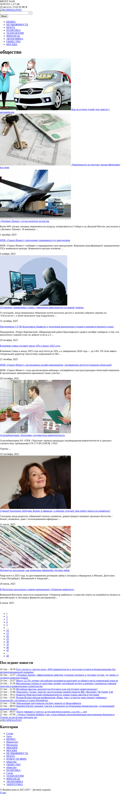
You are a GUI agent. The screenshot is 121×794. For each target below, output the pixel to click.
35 (7, 644)
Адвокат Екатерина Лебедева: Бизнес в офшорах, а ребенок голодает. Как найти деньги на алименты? (55, 511)
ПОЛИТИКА (13, 30)
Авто (9, 736)
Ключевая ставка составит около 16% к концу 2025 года (30, 345)
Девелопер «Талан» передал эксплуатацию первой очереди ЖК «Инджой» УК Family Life (64, 692)
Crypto (9, 733)
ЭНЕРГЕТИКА (14, 784)
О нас (3, 792)
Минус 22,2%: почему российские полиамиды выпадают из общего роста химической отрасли (67, 680)
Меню (4, 16)
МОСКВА (11, 44)
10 (7, 630)
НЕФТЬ (10, 27)
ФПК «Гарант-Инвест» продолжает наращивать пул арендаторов (35, 240)
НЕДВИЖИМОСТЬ (17, 24)
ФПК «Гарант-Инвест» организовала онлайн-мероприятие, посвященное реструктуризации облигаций (56, 365)
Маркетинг (12, 742)
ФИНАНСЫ (13, 36)
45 (7, 650)
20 (7, 636)
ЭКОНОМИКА (14, 38)
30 (7, 641)
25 (7, 639)
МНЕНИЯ (11, 747)
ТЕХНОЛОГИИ (15, 33)
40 (7, 647)
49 (7, 656)
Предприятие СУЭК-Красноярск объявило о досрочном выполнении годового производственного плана (57, 326)
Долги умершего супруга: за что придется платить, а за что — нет (51, 711)
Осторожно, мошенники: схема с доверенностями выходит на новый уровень (42, 307)
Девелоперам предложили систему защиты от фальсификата (48, 703)
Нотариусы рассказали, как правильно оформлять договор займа (35, 570)
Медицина (12, 744)
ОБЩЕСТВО (13, 41)
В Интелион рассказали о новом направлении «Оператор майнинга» (37, 589)
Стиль (9, 773)
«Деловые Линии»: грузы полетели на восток (24, 221)
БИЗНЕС (11, 21)
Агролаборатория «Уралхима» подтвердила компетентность (32, 435)
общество (11, 761)
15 (7, 633)
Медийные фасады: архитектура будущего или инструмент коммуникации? (57, 689)
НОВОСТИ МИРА (16, 759)
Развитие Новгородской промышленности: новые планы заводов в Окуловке (57, 694)
